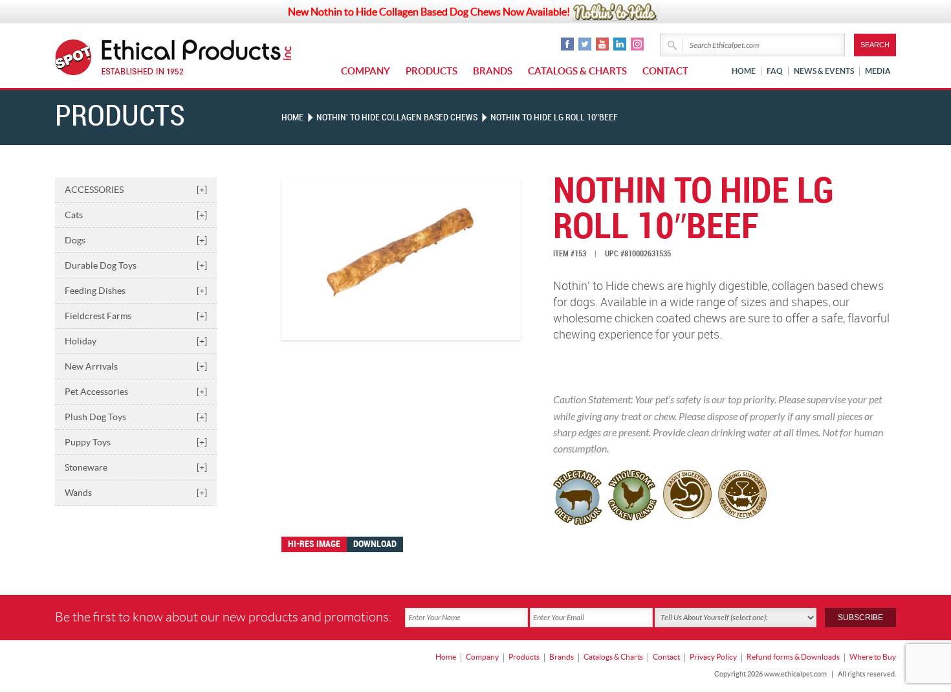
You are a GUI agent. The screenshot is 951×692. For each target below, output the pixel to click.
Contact (665, 70)
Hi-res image (314, 544)
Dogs (136, 240)
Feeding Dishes (136, 290)
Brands (492, 70)
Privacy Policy (713, 657)
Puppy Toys (136, 442)
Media (878, 71)
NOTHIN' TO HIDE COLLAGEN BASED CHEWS (396, 117)
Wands (136, 492)
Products (431, 70)
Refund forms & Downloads (793, 657)
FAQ (775, 71)
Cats (136, 215)
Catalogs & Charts (577, 70)
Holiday (136, 341)
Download (375, 544)
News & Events (824, 71)
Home (744, 71)
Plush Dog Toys (136, 417)
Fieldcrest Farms (136, 316)
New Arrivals (136, 366)
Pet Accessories (136, 391)
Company (365, 70)
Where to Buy (872, 657)
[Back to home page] (197, 57)
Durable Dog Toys (136, 265)
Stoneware (136, 467)
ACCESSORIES (136, 189)
